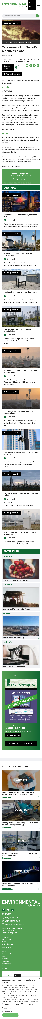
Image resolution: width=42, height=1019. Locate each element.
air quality (5, 87)
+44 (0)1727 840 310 (12, 921)
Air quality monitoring (25, 61)
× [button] (39, 979)
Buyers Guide (7, 954)
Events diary (6, 963)
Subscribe (5, 959)
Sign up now (31, 5)
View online (12, 735)
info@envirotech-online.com (15, 924)
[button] (2, 1004)
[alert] (21, 998)
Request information (12, 74)
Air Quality (6, 134)
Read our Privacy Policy (31, 1001)
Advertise (5, 961)
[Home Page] (14, 4)
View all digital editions (19, 743)
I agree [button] (10, 1015)
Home (4, 951)
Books (4, 968)
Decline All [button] (30, 1015)
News (4, 956)
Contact (5, 966)
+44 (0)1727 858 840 (12, 918)
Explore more (7, 797)
